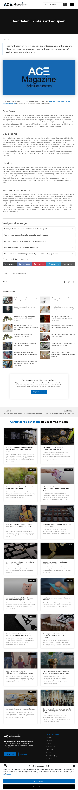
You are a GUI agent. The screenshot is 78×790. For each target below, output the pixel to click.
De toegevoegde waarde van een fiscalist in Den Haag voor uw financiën (55, 635)
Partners (48, 743)
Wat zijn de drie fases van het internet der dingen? (39, 229)
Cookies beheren (39, 787)
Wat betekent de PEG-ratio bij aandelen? (39, 248)
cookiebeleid (7, 774)
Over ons (48, 737)
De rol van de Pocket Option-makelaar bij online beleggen (20, 563)
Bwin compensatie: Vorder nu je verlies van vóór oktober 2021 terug (19, 634)
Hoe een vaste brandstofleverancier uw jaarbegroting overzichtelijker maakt (19, 449)
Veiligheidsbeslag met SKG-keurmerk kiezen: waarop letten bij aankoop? (26, 327)
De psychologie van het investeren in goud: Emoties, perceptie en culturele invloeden (57, 710)
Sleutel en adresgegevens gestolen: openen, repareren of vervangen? (61, 318)
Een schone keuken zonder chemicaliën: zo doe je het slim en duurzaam (63, 354)
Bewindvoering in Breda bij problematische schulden (53, 448)
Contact (48, 753)
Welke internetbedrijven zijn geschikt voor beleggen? (39, 235)
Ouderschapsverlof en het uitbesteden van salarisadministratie (19, 672)
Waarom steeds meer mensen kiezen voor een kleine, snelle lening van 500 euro (57, 488)
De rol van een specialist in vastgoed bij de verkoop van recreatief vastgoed (57, 672)
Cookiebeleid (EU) (51, 756)
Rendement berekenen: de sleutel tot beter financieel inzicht (20, 488)
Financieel (6, 40)
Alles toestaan (39, 781)
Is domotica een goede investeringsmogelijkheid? (39, 241)
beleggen (22, 273)
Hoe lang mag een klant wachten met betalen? (57, 599)
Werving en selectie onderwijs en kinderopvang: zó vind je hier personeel (25, 363)
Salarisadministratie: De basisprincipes (20, 709)
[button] (74, 766)
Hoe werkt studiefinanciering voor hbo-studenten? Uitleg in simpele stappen (19, 526)
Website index (50, 759)
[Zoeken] (65, 4)
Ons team (49, 740)
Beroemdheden (51, 746)
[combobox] (53, 4)
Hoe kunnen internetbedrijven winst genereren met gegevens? (39, 254)
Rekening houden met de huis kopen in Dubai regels (57, 525)
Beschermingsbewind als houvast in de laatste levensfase (56, 563)
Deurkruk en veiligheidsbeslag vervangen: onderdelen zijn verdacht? (24, 318)
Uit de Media (50, 750)
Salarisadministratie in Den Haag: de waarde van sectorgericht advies (19, 599)
